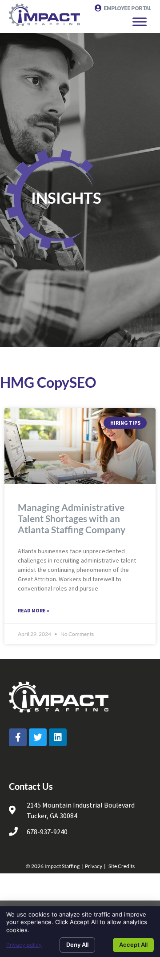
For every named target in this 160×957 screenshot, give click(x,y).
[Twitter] (38, 737)
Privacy (93, 866)
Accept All (133, 944)
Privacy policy (24, 944)
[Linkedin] (58, 737)
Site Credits (121, 866)
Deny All (77, 944)
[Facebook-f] (18, 737)
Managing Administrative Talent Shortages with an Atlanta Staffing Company (71, 518)
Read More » (33, 610)
